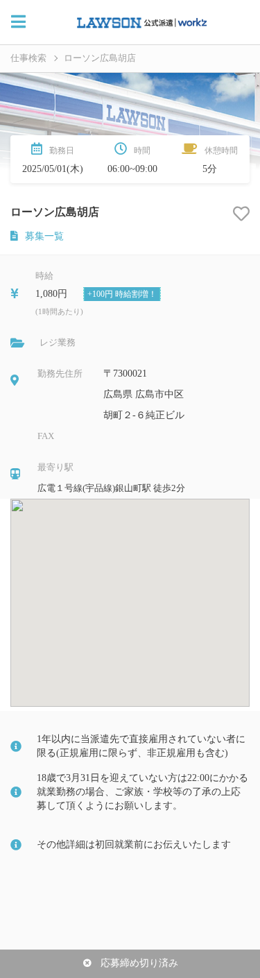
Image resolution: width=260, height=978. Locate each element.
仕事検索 (28, 58)
